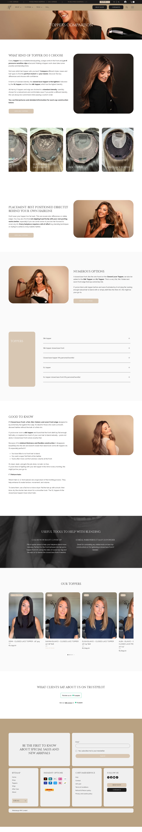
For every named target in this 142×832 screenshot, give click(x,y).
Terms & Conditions (81, 787)
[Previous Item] (12, 149)
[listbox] (105, 2)
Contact (78, 780)
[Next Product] (129, 615)
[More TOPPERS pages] (32, 7)
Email (78, 742)
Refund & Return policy (83, 790)
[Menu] (132, 7)
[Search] (126, 7)
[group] (71, 622)
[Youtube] (114, 777)
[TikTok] (117, 777)
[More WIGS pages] (41, 7)
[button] (133, 2)
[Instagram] (108, 777)
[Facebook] (111, 777)
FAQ (76, 777)
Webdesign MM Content (19, 810)
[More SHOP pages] (20, 7)
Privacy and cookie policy (83, 794)
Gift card (78, 784)
